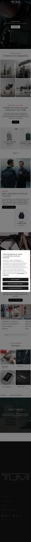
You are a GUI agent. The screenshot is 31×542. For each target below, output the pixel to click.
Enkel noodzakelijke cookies (15, 283)
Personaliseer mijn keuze (15, 288)
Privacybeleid (21, 273)
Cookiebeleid (6, 275)
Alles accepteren (15, 279)
